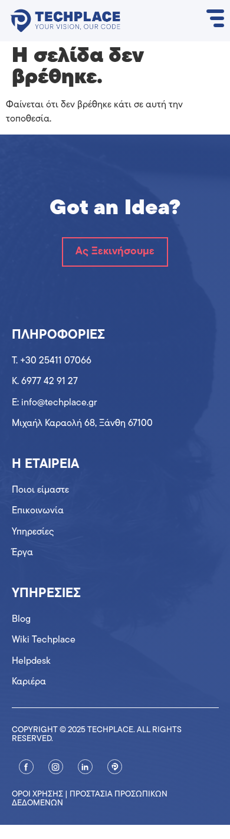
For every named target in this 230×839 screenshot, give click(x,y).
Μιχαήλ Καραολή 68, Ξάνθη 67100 (82, 423)
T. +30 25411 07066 (51, 361)
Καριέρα (29, 682)
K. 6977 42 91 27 (45, 381)
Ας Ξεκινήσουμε (115, 252)
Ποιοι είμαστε (40, 490)
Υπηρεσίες (33, 532)
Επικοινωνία (38, 511)
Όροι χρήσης (37, 794)
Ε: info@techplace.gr (54, 403)
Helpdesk (31, 661)
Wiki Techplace (43, 640)
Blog (21, 619)
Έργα (22, 553)
